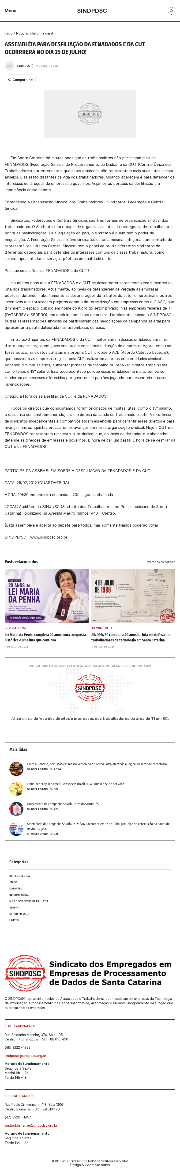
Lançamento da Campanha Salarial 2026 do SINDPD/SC (63, 804)
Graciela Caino (37, 769)
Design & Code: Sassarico (90, 1165)
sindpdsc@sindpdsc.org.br (25, 1056)
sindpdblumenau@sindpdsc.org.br (31, 1125)
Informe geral (42, 33)
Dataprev (15, 888)
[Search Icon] (171, 11)
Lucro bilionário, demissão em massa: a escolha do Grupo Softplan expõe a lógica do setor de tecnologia (97, 764)
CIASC (13, 882)
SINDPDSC (23, 65)
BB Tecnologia (19, 875)
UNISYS (14, 920)
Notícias (22, 33)
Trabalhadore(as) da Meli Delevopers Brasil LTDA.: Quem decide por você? (76, 784)
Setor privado (19, 913)
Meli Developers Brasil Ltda (28, 901)
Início (9, 33)
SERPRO (14, 907)
